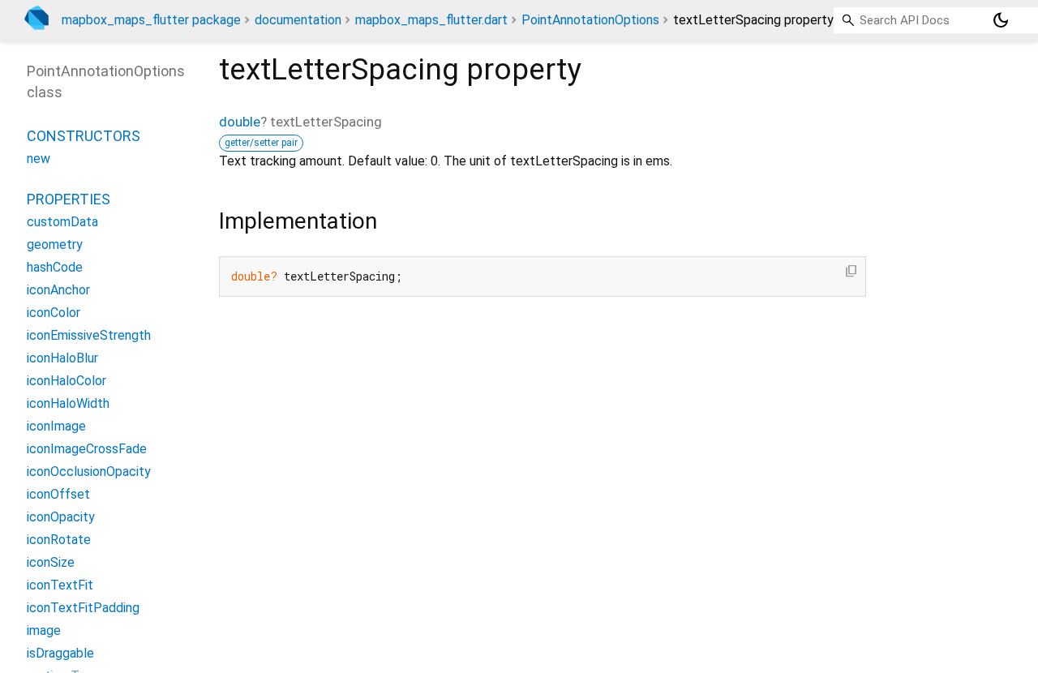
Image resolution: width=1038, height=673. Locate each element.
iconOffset (58, 494)
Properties (68, 199)
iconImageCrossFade (87, 449)
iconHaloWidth (68, 403)
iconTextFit (60, 585)
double (239, 122)
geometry (55, 244)
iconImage (56, 426)
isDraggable (60, 653)
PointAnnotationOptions (590, 20)
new (38, 158)
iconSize (51, 562)
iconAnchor (58, 290)
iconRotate (59, 539)
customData (62, 221)
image (44, 630)
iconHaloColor (66, 380)
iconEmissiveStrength (89, 335)
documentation (298, 20)
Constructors (83, 135)
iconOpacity (61, 517)
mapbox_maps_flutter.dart (431, 20)
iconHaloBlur (62, 358)
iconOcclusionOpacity (89, 471)
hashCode (55, 267)
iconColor (53, 312)
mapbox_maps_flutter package (151, 20)
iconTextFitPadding (83, 607)
